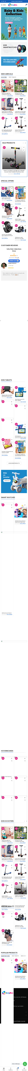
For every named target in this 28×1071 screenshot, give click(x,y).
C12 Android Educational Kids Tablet (20, 436)
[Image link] (10, 992)
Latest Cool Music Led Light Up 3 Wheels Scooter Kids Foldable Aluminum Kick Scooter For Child (14, 172)
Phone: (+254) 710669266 (9, 1000)
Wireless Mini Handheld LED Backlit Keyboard (7, 395)
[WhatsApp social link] (5, 1)
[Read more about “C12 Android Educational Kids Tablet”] (25, 424)
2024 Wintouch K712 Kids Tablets (19, 400)
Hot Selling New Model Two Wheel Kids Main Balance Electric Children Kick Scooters (7, 131)
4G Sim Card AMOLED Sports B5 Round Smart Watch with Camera (7, 235)
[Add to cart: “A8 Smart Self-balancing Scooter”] (11, 778)
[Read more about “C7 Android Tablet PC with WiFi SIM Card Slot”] (25, 188)
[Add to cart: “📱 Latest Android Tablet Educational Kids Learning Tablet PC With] (11, 401)
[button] (23, 143)
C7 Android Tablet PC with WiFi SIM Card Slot (20, 201)
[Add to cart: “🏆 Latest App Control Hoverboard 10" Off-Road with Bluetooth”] (25, 778)
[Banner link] (14, 48)
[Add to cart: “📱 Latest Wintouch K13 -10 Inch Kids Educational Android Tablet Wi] (11, 420)
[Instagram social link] (4, 1)
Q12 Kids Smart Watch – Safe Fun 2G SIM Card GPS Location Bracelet (20, 522)
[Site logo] (15, 4)
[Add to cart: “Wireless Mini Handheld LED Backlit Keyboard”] (11, 387)
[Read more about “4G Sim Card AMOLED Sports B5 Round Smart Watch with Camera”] (11, 222)
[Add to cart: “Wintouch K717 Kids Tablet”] (25, 406)
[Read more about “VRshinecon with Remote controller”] (25, 225)
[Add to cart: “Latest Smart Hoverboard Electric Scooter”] (11, 797)
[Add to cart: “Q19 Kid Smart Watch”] (11, 505)
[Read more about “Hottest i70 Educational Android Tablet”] (11, 439)
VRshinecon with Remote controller (19, 238)
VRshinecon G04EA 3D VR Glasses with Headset (7, 217)
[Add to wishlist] (11, 84)
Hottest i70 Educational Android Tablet (7, 452)
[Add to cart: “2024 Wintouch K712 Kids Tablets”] (25, 387)
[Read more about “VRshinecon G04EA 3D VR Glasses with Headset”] (11, 204)
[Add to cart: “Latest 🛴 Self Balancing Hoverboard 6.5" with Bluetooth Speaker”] (25, 758)
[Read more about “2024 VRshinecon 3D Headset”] (11, 914)
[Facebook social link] (2, 1)
